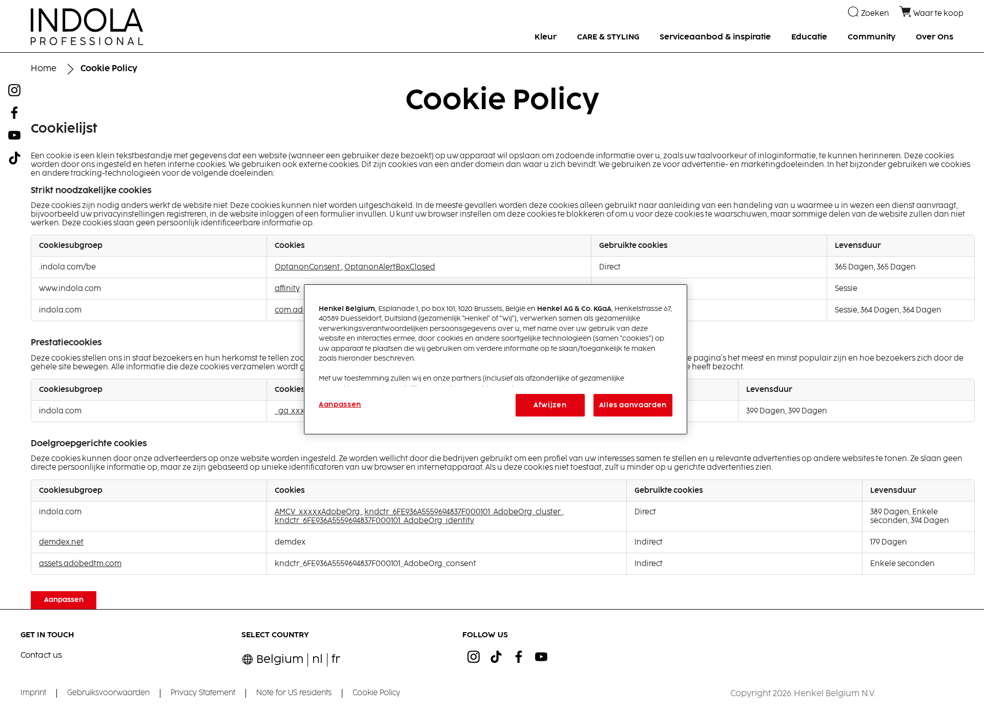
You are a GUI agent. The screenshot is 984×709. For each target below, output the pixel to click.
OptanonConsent (308, 267)
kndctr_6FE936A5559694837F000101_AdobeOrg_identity (374, 520)
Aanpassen (64, 600)
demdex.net (61, 542)
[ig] (473, 657)
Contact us (41, 655)
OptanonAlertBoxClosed (389, 267)
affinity (287, 288)
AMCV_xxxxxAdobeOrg (318, 512)
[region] (495, 359)
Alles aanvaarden (633, 405)
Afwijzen (550, 405)
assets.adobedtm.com (80, 563)
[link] (336, 659)
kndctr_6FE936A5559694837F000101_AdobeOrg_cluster (463, 512)
